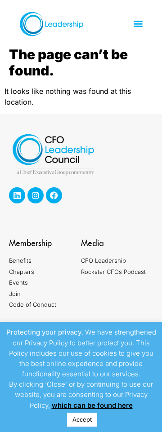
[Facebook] (54, 195)
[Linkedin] (17, 195)
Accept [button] (82, 419)
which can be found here (92, 405)
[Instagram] (35, 195)
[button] (137, 23)
